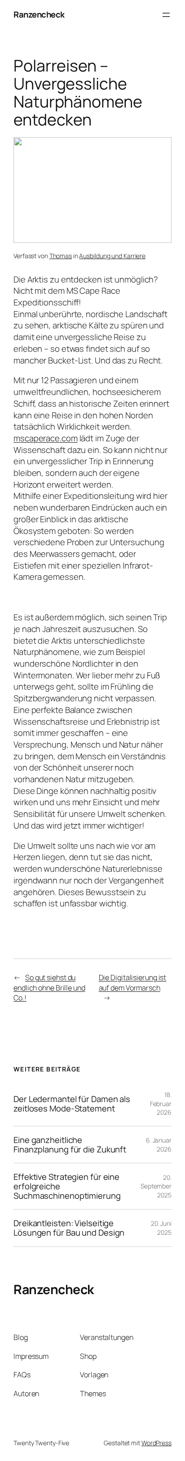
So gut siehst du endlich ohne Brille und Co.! (49, 988)
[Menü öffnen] (166, 14)
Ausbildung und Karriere (112, 255)
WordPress (156, 1443)
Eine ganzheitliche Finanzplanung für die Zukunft (69, 1144)
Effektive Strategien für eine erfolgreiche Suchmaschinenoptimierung (67, 1186)
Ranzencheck (39, 14)
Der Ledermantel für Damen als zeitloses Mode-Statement (71, 1103)
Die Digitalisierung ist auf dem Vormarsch (133, 983)
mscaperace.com (45, 438)
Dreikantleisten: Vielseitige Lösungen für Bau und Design (68, 1228)
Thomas (60, 255)
